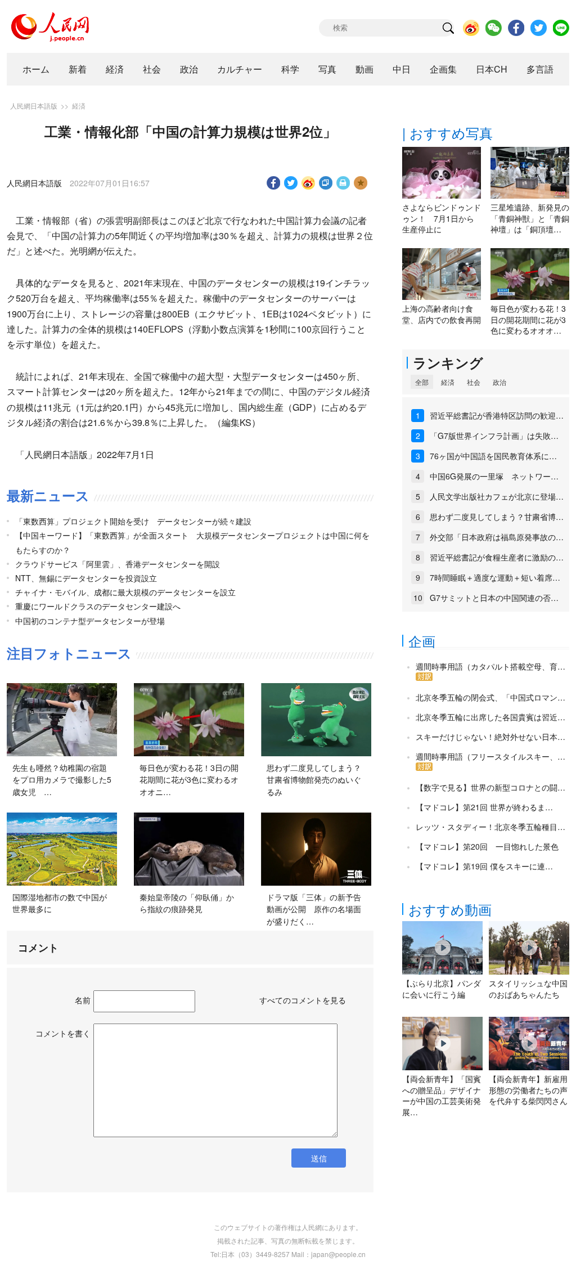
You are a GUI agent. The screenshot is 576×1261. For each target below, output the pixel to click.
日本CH (491, 68)
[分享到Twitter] (291, 183)
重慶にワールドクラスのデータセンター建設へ (98, 606)
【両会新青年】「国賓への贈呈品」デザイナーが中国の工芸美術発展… (441, 1095)
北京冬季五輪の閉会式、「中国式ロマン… (490, 697)
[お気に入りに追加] (361, 183)
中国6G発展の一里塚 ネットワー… (494, 476)
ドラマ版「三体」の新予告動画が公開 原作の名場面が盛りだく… (314, 909)
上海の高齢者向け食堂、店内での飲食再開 (441, 314)
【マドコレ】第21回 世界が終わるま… (484, 807)
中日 (402, 68)
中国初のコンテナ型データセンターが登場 (90, 620)
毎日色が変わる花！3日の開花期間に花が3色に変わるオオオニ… (189, 779)
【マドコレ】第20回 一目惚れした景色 (487, 846)
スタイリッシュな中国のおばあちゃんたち (528, 988)
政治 (189, 68)
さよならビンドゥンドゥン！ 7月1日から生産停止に (441, 218)
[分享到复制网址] (326, 183)
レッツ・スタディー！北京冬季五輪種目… (490, 826)
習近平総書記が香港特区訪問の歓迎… (497, 415)
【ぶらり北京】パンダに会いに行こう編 (441, 988)
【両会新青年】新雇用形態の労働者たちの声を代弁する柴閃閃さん (528, 1089)
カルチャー (239, 68)
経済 (115, 68)
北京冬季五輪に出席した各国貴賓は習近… (490, 717)
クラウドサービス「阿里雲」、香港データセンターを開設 (117, 563)
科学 (290, 68)
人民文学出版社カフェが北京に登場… (497, 496)
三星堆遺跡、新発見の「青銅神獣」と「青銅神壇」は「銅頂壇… (529, 218)
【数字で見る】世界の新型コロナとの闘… (490, 787)
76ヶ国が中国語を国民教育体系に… (493, 455)
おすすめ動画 (450, 909)
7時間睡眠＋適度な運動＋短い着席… (495, 577)
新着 (78, 68)
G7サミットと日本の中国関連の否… (494, 597)
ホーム (36, 68)
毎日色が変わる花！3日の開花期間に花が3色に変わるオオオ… (528, 319)
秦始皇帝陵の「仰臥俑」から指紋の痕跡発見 (187, 903)
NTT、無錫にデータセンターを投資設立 (86, 578)
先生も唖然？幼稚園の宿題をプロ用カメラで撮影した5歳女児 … (61, 779)
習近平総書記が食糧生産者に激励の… (497, 557)
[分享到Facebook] (274, 183)
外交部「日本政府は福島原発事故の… (497, 536)
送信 (319, 1158)
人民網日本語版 (33, 105)
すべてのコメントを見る (302, 1000)
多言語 (540, 68)
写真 (327, 68)
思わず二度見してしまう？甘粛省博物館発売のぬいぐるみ (314, 779)
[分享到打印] (343, 183)
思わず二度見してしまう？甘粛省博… (497, 516)
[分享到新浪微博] (309, 183)
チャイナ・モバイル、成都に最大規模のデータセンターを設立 (125, 592)
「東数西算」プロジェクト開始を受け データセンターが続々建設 (133, 521)
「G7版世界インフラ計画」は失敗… (494, 435)
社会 (152, 68)
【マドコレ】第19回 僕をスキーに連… (484, 866)
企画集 (443, 68)
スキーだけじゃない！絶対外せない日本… (490, 736)
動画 (365, 68)
